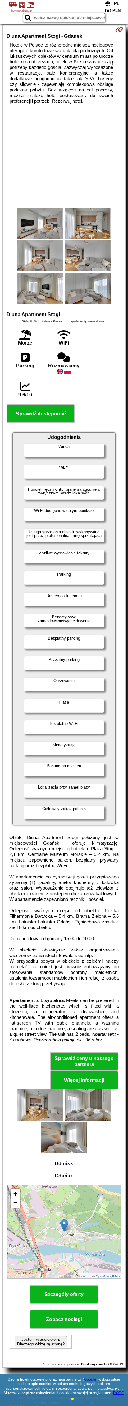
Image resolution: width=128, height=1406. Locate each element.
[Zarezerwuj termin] (119, 29)
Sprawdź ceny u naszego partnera (84, 1061)
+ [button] (15, 1193)
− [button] (15, 1203)
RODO (118, 1393)
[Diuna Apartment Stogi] (40, 224)
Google (90, 1379)
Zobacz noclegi (64, 1319)
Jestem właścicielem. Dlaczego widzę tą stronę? (41, 1341)
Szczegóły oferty (64, 1294)
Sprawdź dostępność (41, 413)
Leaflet (84, 1275)
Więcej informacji (84, 1080)
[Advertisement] (64, 155)
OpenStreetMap (108, 1275)
